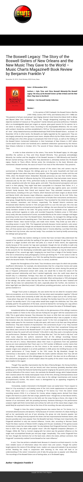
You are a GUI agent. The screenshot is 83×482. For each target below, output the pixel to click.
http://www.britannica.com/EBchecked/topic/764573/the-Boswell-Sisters (40, 131)
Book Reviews (23, 79)
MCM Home (32, 79)
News (38, 79)
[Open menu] (22, 26)
